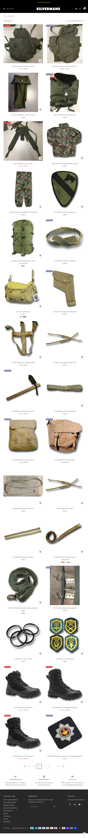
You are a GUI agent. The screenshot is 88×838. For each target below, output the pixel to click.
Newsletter (6, 821)
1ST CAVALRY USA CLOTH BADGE (65, 212)
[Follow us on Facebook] (70, 804)
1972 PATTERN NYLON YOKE (23, 163)
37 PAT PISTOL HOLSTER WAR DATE (65, 312)
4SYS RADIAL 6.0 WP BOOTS (23, 707)
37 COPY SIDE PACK (23, 312)
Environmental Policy (10, 808)
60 (58, 766)
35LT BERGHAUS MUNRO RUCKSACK (23, 261)
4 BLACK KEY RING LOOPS (23, 659)
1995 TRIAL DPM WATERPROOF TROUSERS (23, 212)
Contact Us (6, 816)
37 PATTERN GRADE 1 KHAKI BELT (65, 411)
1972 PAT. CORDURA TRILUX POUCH (23, 115)
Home (5, 16)
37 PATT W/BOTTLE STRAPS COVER (23, 362)
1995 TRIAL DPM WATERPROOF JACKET (65, 163)
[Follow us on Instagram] (74, 804)
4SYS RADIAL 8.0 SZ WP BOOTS (23, 756)
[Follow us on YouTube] (79, 804)
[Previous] (24, 766)
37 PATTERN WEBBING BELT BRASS (64, 608)
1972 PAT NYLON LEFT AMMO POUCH (65, 66)
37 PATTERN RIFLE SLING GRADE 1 (65, 557)
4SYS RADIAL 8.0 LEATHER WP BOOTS (64, 707)
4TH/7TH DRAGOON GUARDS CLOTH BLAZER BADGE (64, 756)
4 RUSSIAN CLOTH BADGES (65, 659)
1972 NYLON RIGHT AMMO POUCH (23, 66)
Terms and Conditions (10, 800)
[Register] (54, 806)
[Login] (80, 8)
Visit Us (5, 813)
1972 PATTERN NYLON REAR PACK (65, 115)
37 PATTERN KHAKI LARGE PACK (23, 460)
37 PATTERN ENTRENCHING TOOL (23, 411)
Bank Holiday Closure (44, 2)
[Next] (63, 766)
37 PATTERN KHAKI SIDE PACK (65, 460)
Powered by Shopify (17, 828)
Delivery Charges (8, 805)
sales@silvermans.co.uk (75, 785)
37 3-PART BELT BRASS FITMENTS (65, 261)
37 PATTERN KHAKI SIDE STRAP (23, 508)
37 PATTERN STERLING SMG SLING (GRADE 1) (23, 608)
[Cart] (84, 9)
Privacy (5, 819)
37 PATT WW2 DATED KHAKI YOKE (64, 362)
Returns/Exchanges (9, 802)
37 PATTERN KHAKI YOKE (64, 508)
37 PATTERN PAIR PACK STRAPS (23, 557)
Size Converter (8, 810)
